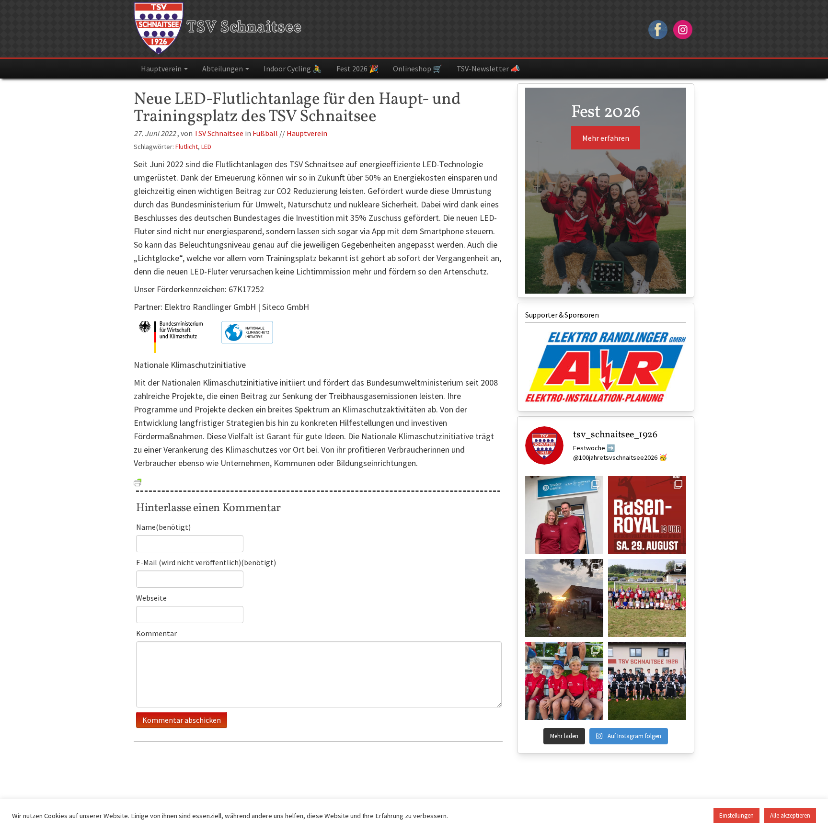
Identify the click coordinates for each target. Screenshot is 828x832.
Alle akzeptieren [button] (790, 815)
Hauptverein (162, 68)
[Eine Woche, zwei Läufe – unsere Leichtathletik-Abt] (564, 681)
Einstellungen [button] (736, 815)
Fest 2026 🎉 (357, 68)
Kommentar (156, 633)
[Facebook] (657, 28)
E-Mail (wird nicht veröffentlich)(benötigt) (206, 562)
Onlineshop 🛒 (417, 68)
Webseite (151, 598)
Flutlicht (186, 146)
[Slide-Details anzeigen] (605, 367)
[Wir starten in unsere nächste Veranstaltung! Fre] (647, 515)
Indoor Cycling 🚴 (293, 68)
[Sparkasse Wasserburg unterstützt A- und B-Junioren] (647, 681)
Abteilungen (223, 68)
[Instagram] (682, 28)
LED (206, 146)
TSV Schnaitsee (243, 27)
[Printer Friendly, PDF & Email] (137, 481)
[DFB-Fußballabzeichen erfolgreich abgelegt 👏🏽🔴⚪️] (647, 598)
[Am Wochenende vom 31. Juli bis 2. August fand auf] (564, 598)
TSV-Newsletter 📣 (488, 68)
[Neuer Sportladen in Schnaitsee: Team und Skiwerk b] (564, 515)
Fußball (265, 133)
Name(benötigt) (163, 527)
